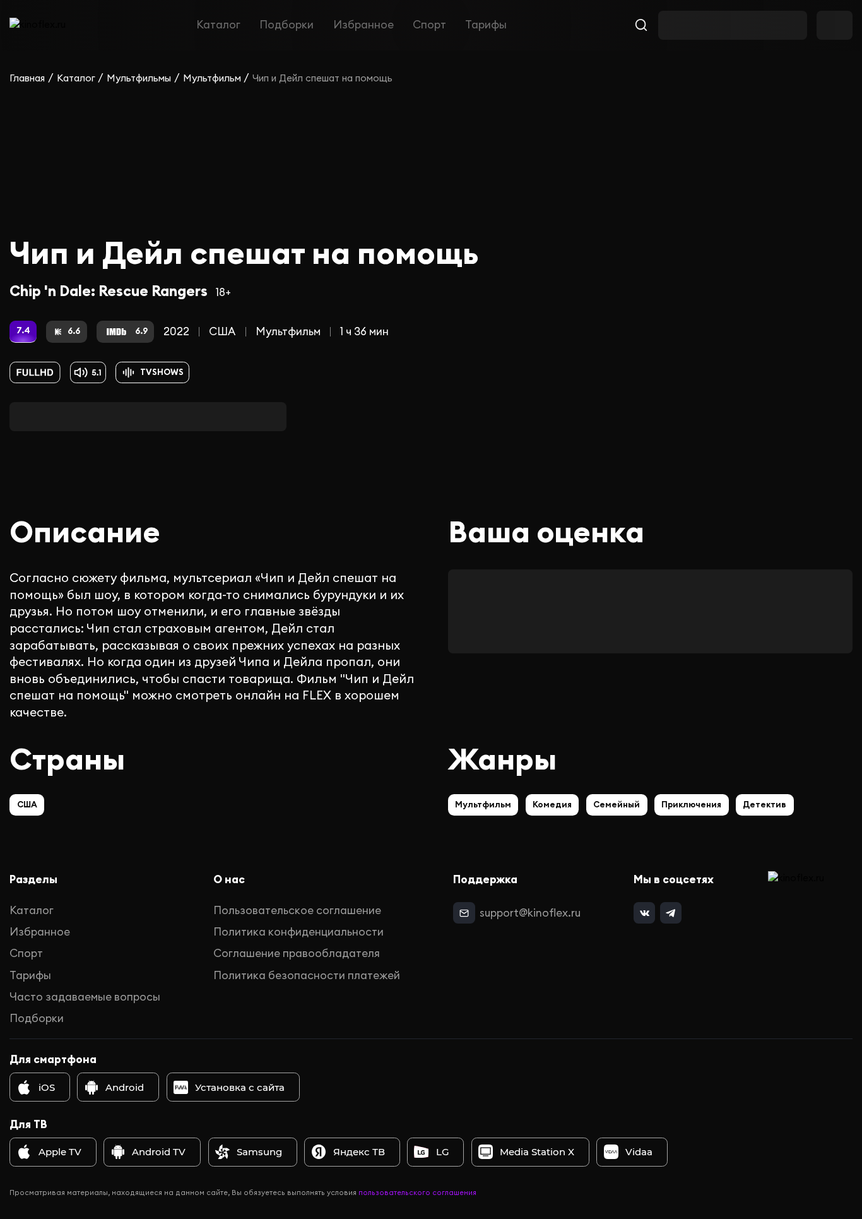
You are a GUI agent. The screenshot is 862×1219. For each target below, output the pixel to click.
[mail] (464, 913)
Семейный (616, 804)
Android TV (159, 1152)
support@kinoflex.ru (530, 913)
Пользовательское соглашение (297, 910)
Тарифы (486, 25)
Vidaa (638, 1152)
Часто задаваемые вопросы (84, 997)
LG (442, 1152)
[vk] (644, 913)
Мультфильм (212, 78)
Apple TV (59, 1152)
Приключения (691, 804)
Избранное (363, 25)
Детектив (764, 804)
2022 (176, 331)
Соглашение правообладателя (296, 953)
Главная (27, 78)
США (222, 331)
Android (124, 1087)
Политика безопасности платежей (306, 975)
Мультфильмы (139, 78)
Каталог (218, 25)
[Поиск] (641, 25)
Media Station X (537, 1152)
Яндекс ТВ (359, 1152)
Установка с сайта (240, 1087)
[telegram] (671, 913)
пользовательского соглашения (417, 1192)
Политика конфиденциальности (298, 932)
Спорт (429, 25)
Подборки (286, 25)
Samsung (259, 1152)
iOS (46, 1087)
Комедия (552, 804)
